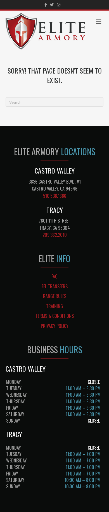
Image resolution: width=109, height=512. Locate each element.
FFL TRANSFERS (55, 286)
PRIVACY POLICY (54, 326)
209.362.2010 (54, 234)
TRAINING (54, 306)
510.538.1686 (54, 195)
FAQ (54, 276)
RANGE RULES (54, 296)
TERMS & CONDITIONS (54, 316)
